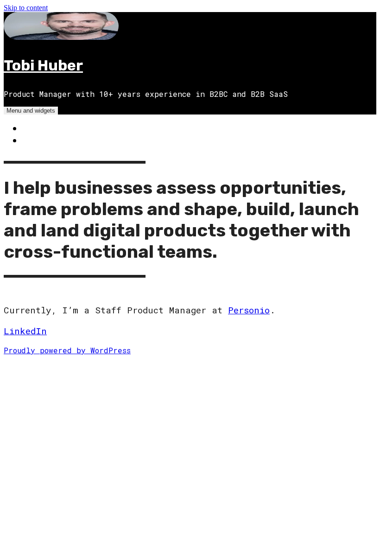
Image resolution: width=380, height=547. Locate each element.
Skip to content (26, 8)
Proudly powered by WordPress (67, 350)
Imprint (41, 140)
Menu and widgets (30, 110)
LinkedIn (25, 331)
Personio (249, 310)
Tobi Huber (43, 65)
